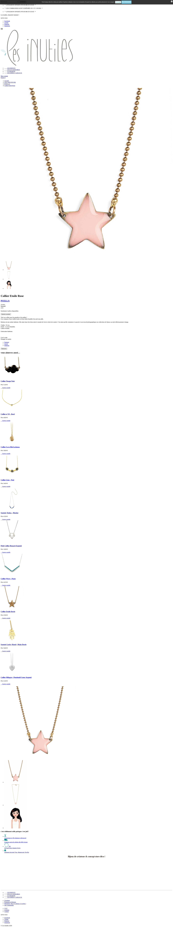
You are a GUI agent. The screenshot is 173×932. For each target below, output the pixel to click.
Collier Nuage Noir (8, 381)
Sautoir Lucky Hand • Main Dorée (13, 644)
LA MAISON (9, 71)
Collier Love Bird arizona (10, 447)
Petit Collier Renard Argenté (11, 546)
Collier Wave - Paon (8, 579)
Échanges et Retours (10, 902)
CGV (5, 908)
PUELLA (5, 301)
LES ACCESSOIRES (12, 70)
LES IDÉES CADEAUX (13, 73)
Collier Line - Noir (7, 480)
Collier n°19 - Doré (8, 414)
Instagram (7, 26)
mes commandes (9, 905)
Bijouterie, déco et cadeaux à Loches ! (15, 903)
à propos (6, 910)
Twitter (6, 22)
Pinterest (6, 24)
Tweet (6, 344)
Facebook (7, 21)
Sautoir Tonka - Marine (9, 513)
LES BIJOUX (9, 68)
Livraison (7, 900)
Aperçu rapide (5, 387)
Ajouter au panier (5, 314)
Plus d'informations (126, 1)
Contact (6, 911)
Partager (6, 342)
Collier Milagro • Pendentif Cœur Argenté (16, 677)
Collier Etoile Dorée (8, 612)
